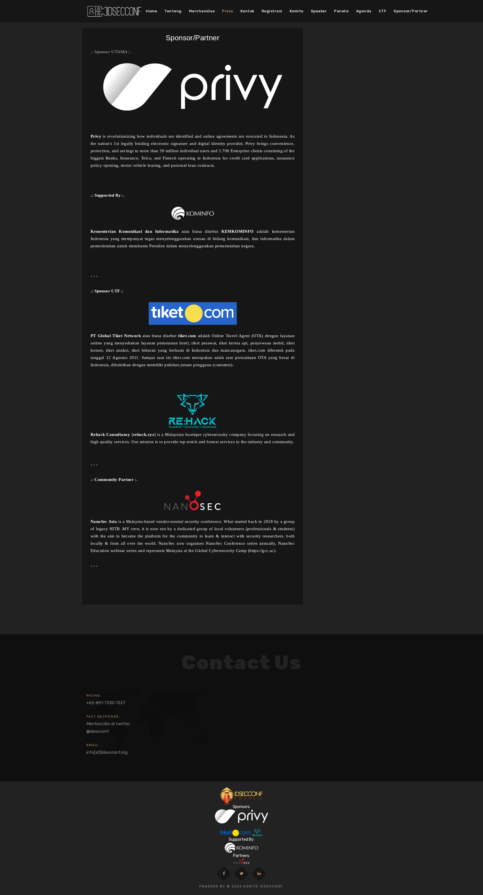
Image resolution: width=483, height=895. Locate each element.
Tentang (173, 11)
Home (151, 11)
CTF (383, 11)
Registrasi (272, 11)
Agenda (363, 11)
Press (227, 11)
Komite (297, 11)
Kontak (247, 11)
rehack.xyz (143, 434)
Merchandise (202, 11)
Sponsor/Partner (411, 11)
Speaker (319, 11)
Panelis (341, 11)
